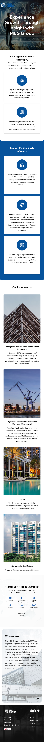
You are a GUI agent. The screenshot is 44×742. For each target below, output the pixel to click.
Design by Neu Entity (11, 725)
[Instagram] (31, 710)
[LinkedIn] (38, 710)
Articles (32, 723)
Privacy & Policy (9, 720)
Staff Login (8, 717)
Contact (33, 726)
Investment (34, 720)
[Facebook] (34, 710)
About (32, 717)
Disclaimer (8, 722)
